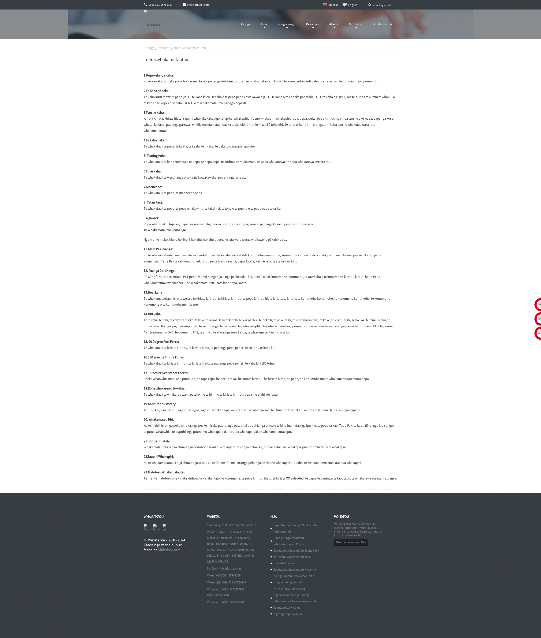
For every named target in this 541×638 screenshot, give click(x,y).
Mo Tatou (355, 24)
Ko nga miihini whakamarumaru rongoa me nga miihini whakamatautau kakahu (294, 582)
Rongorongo (286, 24)
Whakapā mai (382, 24)
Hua (264, 24)
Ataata (333, 24)
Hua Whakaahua (284, 563)
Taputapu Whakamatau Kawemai (295, 569)
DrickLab (312, 24)
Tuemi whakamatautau (190, 48)
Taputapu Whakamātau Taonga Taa (296, 550)
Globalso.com (168, 549)
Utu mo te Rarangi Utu (351, 542)
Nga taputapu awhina (288, 614)
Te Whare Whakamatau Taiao (292, 557)
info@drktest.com (229, 568)
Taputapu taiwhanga (287, 607)
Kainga (246, 24)
